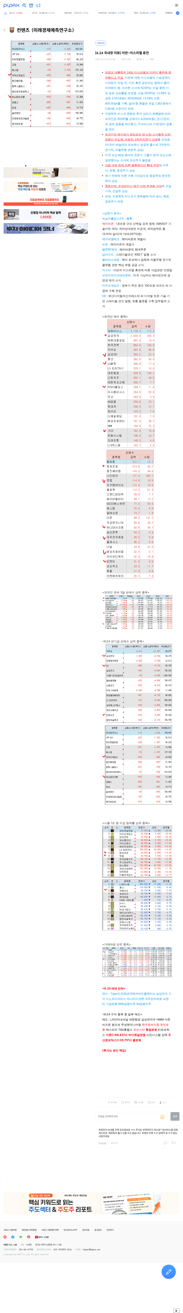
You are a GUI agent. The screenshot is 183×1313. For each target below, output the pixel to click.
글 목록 (114, 1102)
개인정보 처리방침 (29, 1230)
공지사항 (85, 1230)
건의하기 (110, 1230)
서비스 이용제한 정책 (50, 1230)
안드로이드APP (70, 1230)
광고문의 (98, 1230)
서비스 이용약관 (10, 1230)
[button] (25, 165)
